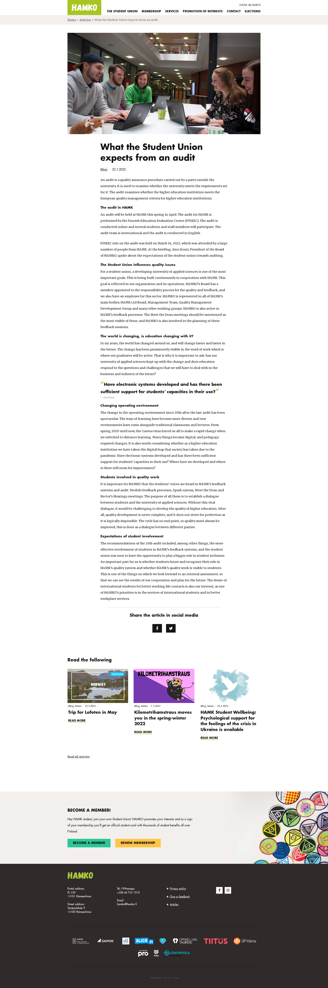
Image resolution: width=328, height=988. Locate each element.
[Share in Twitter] (171, 628)
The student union (122, 11)
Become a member (89, 843)
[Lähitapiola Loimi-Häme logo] (177, 953)
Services (172, 11)
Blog (103, 169)
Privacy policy (178, 889)
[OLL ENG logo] (125, 940)
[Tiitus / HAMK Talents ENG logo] (215, 940)
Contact (234, 11)
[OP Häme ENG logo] (245, 940)
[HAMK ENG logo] (81, 940)
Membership (151, 11)
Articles (85, 20)
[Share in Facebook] (157, 628)
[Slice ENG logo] (144, 940)
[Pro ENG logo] (143, 953)
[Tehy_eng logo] (156, 953)
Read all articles (78, 756)
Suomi (243, 5)
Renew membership (138, 843)
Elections (253, 11)
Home (71, 20)
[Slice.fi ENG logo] (162, 940)
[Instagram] (228, 890)
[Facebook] (219, 890)
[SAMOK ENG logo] (106, 940)
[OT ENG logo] (185, 940)
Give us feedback (180, 897)
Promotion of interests (203, 11)
